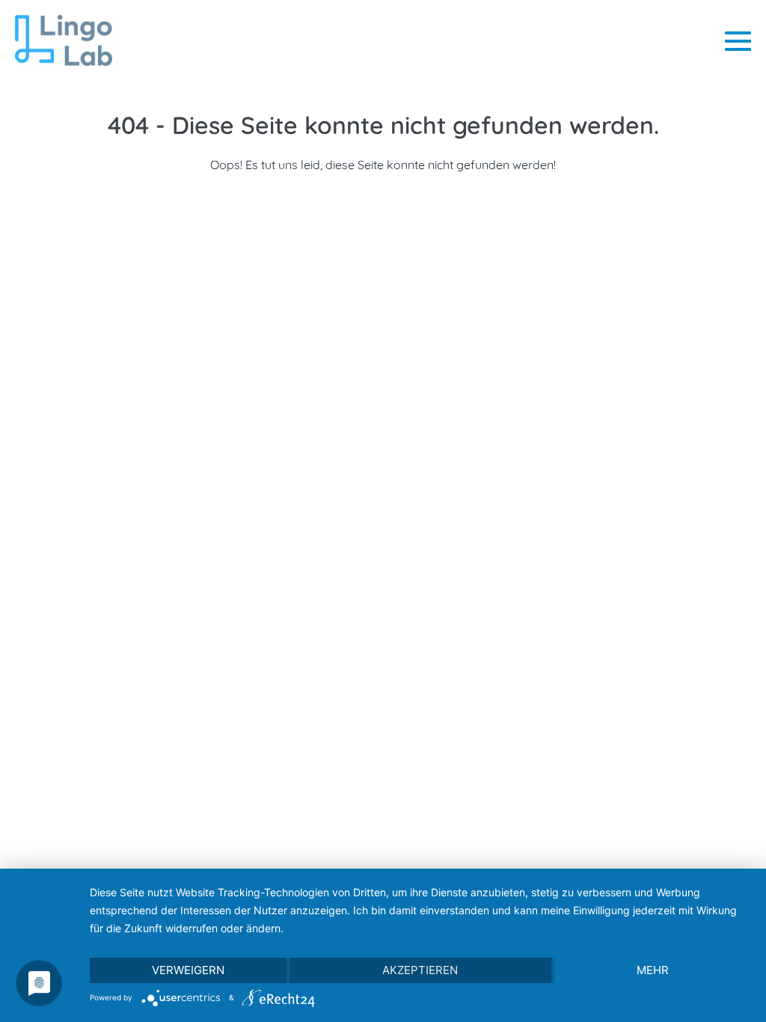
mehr (653, 970)
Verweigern (188, 970)
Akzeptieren (420, 970)
